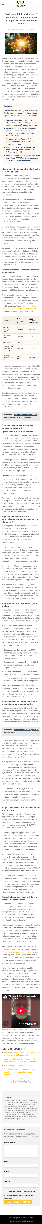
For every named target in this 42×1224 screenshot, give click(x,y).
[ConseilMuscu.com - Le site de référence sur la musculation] (21, 4)
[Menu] (3, 3)
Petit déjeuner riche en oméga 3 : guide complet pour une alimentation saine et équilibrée (19, 1072)
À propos (30, 1218)
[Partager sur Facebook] (17, 1082)
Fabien (32, 29)
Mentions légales (14, 1218)
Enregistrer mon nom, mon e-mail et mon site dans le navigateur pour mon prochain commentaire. (20, 1195)
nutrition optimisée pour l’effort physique (17, 952)
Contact (23, 1218)
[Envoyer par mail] (25, 1082)
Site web (7, 1181)
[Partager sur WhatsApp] (13, 1082)
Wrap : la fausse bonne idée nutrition (18, 1065)
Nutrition (21, 11)
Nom (6, 1161)
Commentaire (9, 1143)
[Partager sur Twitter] (21, 1082)
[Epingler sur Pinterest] (29, 1082)
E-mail (7, 1171)
